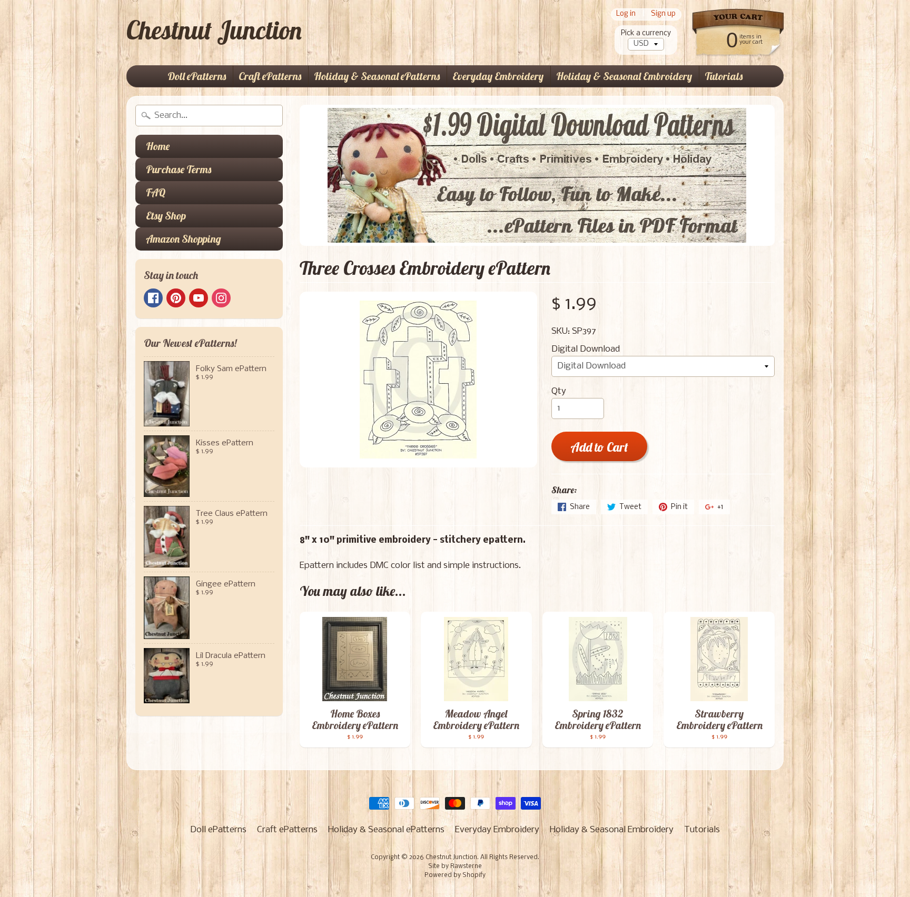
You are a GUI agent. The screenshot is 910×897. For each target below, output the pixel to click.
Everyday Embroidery (497, 76)
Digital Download (585, 349)
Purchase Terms (178, 169)
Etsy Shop (166, 215)
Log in (626, 14)
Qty (558, 391)
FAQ (155, 192)
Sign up (663, 14)
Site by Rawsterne (455, 866)
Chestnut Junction (214, 30)
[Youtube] (198, 297)
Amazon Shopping (183, 238)
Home (158, 146)
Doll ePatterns (196, 76)
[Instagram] (221, 297)
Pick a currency (646, 33)
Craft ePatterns (270, 76)
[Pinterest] (175, 297)
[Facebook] (153, 297)
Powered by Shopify (455, 875)
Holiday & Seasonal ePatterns (377, 76)
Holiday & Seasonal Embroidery (624, 76)
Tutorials (724, 76)
